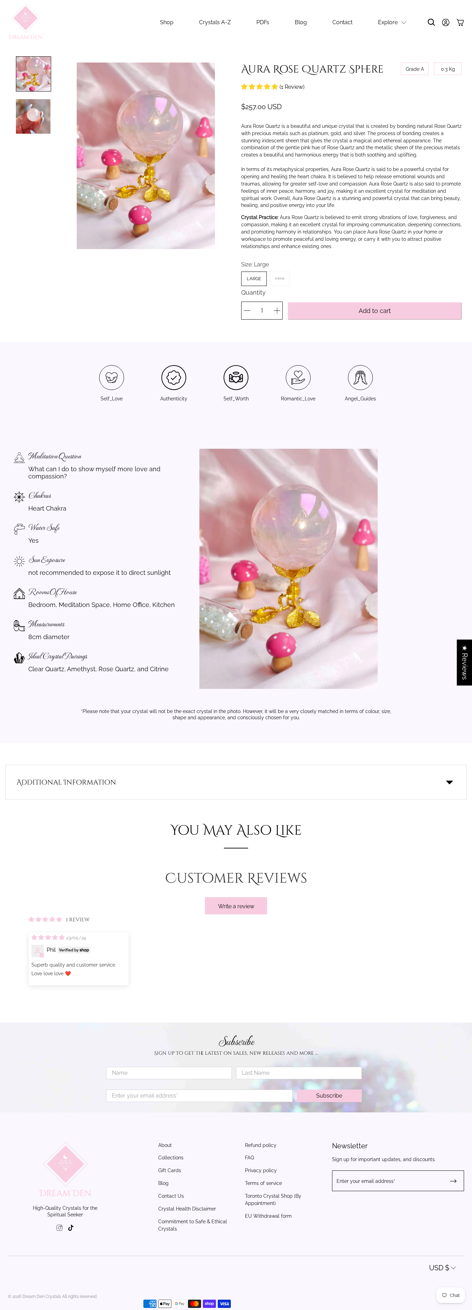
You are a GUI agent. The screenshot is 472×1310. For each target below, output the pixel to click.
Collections (170, 1157)
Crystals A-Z (215, 22)
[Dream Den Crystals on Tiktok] (71, 1228)
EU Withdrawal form (268, 1216)
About (165, 1145)
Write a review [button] (236, 906)
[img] (48, 937)
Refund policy (260, 1145)
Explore (388, 22)
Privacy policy (261, 1170)
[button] (260, 86)
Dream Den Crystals (41, 1296)
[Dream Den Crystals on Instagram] (59, 1228)
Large (254, 278)
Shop (166, 22)
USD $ (439, 1268)
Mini (279, 278)
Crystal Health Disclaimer (187, 1209)
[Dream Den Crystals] (25, 22)
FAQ (249, 1157)
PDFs (262, 22)
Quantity (253, 292)
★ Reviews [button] (465, 662)
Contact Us (171, 1196)
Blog (301, 22)
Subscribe (329, 1095)
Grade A (415, 69)
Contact (342, 22)
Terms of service (263, 1183)
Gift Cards (169, 1170)
